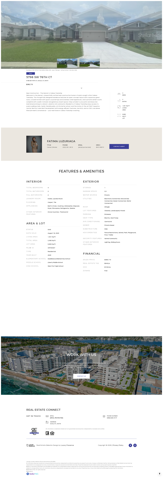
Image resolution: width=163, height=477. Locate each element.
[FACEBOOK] (130, 445)
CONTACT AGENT (119, 146)
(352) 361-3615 (68, 147)
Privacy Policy (118, 445)
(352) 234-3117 (112, 418)
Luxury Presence (67, 445)
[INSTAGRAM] (135, 445)
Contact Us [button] (81, 376)
